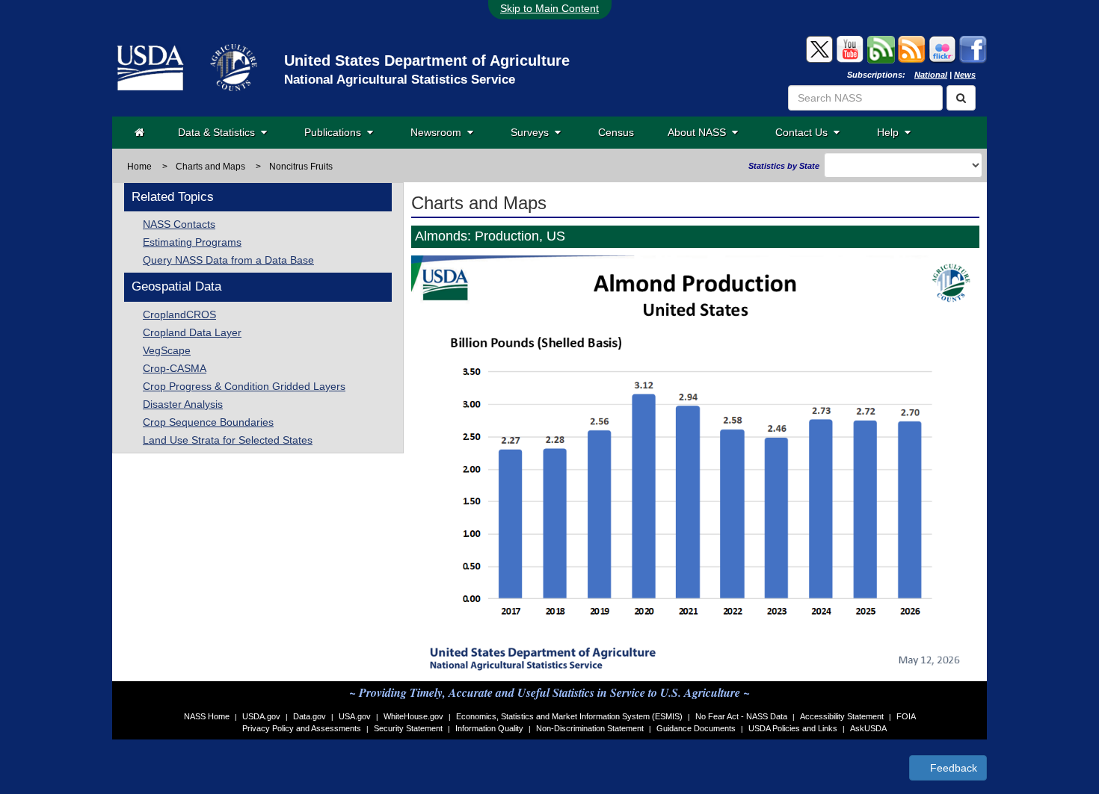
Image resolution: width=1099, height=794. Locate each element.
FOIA (906, 716)
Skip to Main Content (549, 8)
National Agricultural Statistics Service (399, 79)
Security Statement (408, 728)
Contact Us (804, 132)
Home (139, 166)
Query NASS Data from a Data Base (228, 260)
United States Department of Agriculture (427, 60)
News (965, 74)
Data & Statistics (219, 132)
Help (891, 132)
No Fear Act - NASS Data (741, 716)
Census (616, 132)
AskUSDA (868, 728)
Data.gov (309, 716)
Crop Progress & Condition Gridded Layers (244, 386)
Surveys (533, 132)
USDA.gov (261, 716)
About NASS (700, 132)
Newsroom (438, 132)
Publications (335, 132)
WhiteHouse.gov (413, 716)
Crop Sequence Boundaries (208, 422)
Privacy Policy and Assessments (301, 728)
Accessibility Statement (842, 716)
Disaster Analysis (183, 404)
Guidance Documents (696, 728)
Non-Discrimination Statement (590, 728)
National (930, 74)
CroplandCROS (179, 314)
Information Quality (489, 728)
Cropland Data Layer (192, 332)
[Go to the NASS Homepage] (139, 132)
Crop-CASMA (174, 368)
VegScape (167, 350)
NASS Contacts (179, 224)
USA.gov (355, 716)
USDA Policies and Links (792, 728)
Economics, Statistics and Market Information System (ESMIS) (569, 716)
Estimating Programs (192, 242)
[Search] (961, 98)
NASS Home (207, 716)
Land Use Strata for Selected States (228, 440)
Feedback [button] (952, 768)
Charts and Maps (210, 166)
